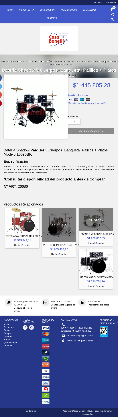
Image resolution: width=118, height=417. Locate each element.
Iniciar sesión (110, 2)
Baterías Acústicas (62, 61)
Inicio (2, 61)
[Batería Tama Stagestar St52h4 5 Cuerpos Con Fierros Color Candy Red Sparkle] (22, 220)
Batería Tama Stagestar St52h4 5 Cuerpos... (32, 236)
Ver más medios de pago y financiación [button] (87, 103)
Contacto (8, 345)
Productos (9, 327)
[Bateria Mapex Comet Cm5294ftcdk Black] (96, 261)
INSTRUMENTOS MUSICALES (22, 61)
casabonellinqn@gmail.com (80, 335)
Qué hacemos (10, 342)
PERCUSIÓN (45, 61)
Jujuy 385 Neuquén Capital (80, 340)
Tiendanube (30, 411)
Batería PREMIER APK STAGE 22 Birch (63, 245)
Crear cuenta (97, 2)
